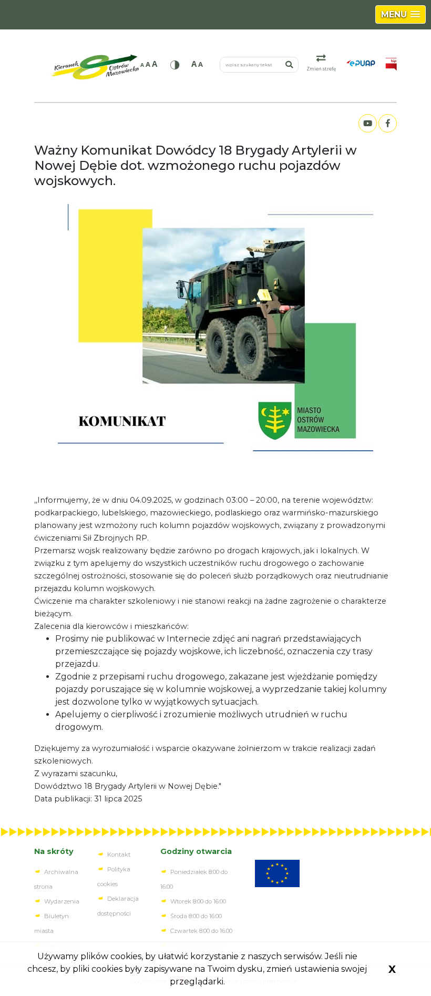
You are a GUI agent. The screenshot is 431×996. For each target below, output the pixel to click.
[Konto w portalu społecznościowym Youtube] (367, 123)
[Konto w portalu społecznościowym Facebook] (387, 123)
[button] (400, 14)
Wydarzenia (61, 901)
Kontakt (118, 854)
